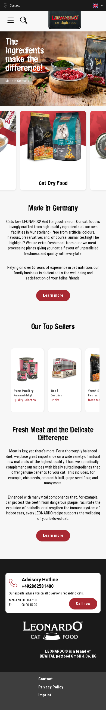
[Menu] (10, 20)
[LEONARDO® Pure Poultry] (27, 369)
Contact (45, 678)
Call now (83, 603)
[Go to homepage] (64, 20)
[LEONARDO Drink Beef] (64, 369)
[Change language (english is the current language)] (98, 6)
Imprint (44, 695)
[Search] (23, 20)
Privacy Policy (50, 687)
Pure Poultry (23, 391)
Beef (54, 391)
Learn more (53, 295)
